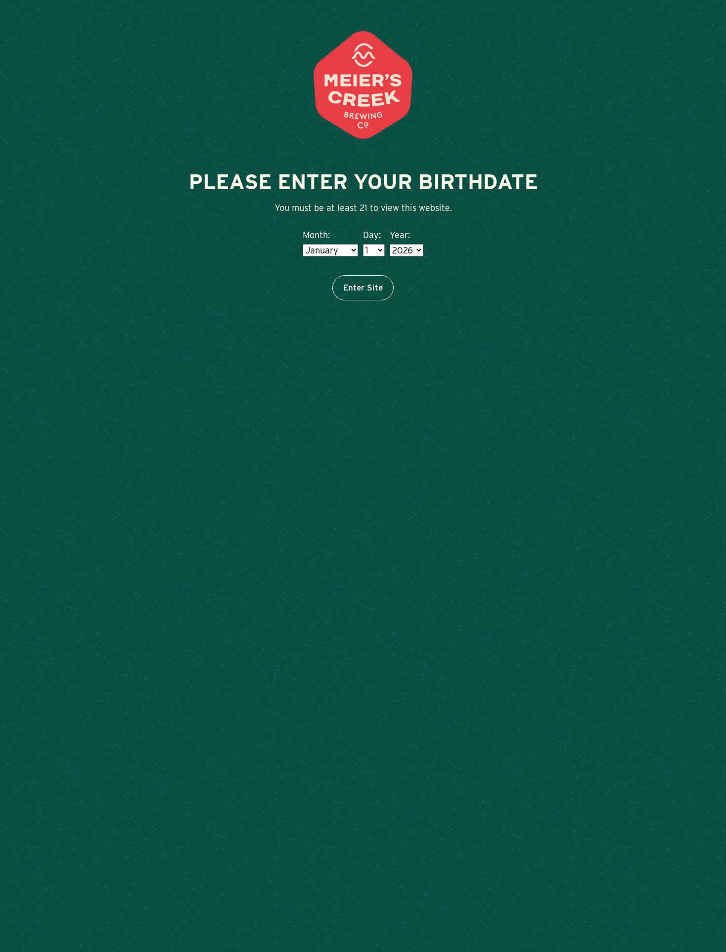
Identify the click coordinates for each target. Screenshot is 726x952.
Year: (400, 235)
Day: (372, 235)
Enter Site (363, 287)
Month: (316, 235)
